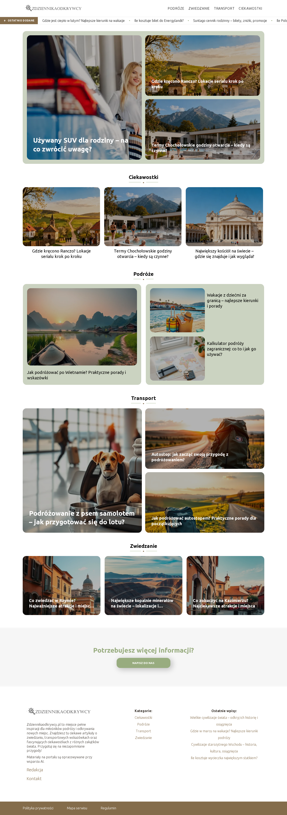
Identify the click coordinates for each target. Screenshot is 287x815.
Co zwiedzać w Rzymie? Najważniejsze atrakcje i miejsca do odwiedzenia (60, 603)
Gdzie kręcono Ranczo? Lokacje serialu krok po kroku (197, 84)
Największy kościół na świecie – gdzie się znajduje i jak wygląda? (224, 253)
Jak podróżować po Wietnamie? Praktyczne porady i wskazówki (76, 375)
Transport (224, 8)
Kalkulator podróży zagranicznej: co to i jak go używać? (231, 349)
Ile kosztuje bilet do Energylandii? (108, 20)
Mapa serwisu (77, 808)
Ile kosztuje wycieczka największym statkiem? (224, 758)
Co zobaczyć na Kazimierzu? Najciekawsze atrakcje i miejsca (224, 603)
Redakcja (35, 769)
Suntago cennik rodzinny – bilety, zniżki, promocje (179, 20)
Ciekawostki (250, 8)
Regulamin (108, 808)
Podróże (176, 8)
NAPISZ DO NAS (143, 663)
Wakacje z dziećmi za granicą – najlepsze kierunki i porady (232, 300)
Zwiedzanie (199, 8)
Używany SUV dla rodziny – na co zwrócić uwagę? (80, 144)
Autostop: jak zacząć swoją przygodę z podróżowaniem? (189, 457)
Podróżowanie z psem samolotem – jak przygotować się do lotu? (82, 517)
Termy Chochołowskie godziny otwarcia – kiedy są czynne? (200, 148)
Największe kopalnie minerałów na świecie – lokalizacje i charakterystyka (142, 603)
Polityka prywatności (38, 808)
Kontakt (34, 778)
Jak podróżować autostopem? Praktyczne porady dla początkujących (203, 521)
